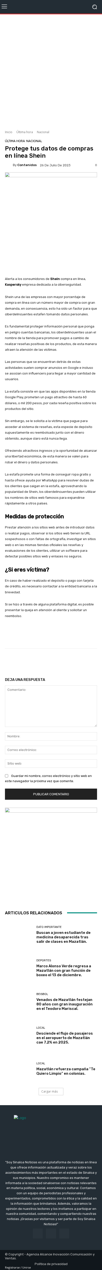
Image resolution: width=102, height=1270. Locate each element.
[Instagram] (51, 1233)
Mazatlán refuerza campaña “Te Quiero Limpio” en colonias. (65, 1071)
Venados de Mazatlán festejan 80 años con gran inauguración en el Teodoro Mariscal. (64, 1004)
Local (40, 1027)
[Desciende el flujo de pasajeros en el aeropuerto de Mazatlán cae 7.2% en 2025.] (19, 1035)
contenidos (27, 165)
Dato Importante (49, 927)
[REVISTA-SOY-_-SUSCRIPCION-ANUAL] (51, 854)
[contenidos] (9, 165)
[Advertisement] (51, 70)
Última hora (24, 132)
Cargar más (49, 1091)
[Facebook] (38, 1233)
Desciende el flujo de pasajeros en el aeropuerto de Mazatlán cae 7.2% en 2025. (64, 1038)
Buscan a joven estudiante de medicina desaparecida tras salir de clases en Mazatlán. (63, 937)
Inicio (8, 132)
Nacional (43, 132)
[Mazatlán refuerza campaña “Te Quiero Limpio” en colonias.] (19, 1069)
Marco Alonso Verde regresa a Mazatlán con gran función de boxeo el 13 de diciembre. (63, 970)
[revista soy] (51, 181)
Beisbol (42, 994)
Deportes (43, 960)
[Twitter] (64, 1233)
